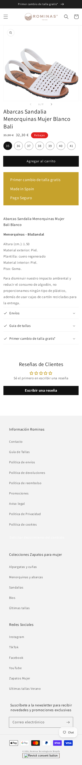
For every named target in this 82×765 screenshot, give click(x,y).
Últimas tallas (19, 608)
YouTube (15, 668)
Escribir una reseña (41, 390)
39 (50, 146)
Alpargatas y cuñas (23, 567)
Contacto (16, 441)
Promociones (19, 493)
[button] (6, 17)
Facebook (16, 658)
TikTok (14, 647)
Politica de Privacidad (25, 514)
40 (61, 146)
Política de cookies (23, 524)
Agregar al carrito (41, 161)
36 (18, 146)
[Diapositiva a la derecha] (51, 104)
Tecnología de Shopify (49, 751)
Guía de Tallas (19, 452)
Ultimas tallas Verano (25, 688)
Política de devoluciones (27, 473)
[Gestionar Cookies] (41, 755)
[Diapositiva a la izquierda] (31, 104)
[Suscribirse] (68, 722)
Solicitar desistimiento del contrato (37, 537)
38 (39, 146)
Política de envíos (22, 462)
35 (8, 146)
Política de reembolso (25, 483)
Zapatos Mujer (19, 678)
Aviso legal (17, 504)
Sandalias (16, 587)
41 (71, 146)
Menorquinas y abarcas (26, 577)
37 (29, 146)
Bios (12, 598)
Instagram (16, 637)
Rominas (34, 751)
